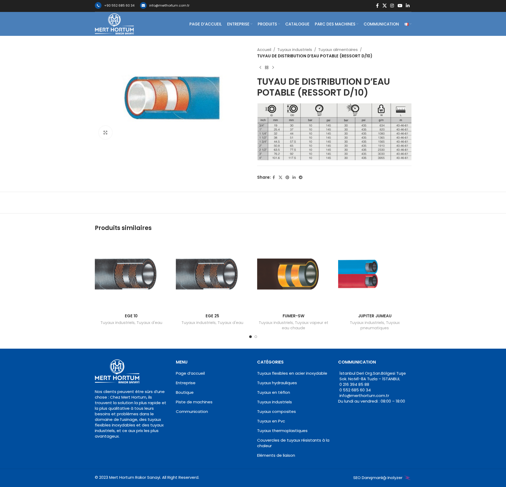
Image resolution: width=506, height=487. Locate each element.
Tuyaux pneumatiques (380, 325)
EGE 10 (131, 316)
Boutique (185, 392)
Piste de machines (194, 402)
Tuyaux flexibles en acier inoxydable (292, 373)
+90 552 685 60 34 (119, 5)
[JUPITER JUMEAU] (374, 274)
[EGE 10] (131, 274)
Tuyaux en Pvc (271, 421)
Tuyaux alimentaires (338, 49)
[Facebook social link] (377, 6)
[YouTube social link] (400, 6)
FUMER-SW (293, 316)
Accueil (264, 49)
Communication (192, 411)
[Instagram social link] (392, 6)
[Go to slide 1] (250, 336)
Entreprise (185, 383)
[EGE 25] (212, 274)
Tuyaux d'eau (149, 322)
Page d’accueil (190, 373)
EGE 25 (212, 316)
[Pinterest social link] (287, 177)
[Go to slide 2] (255, 336)
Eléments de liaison (276, 455)
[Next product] (273, 68)
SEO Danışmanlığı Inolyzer (378, 477)
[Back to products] (266, 68)
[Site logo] (114, 23)
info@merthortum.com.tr (169, 5)
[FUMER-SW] (293, 274)
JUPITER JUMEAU (375, 316)
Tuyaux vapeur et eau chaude (305, 325)
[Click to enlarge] (105, 132)
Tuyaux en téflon (273, 392)
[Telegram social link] (300, 177)
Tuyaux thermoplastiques (282, 430)
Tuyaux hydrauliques (277, 383)
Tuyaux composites (276, 411)
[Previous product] (260, 68)
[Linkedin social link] (407, 6)
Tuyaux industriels (294, 49)
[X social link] (384, 6)
